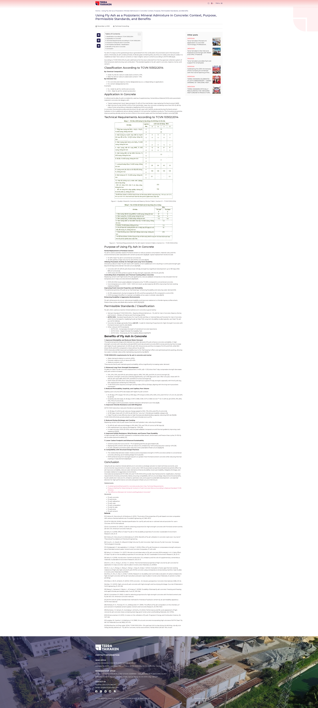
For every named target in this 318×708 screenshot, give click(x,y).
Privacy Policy (218, 698)
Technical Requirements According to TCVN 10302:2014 (123, 40)
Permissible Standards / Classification (117, 44)
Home (97, 11)
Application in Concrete (113, 38)
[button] (208, 3)
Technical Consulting (122, 26)
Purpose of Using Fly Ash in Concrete (118, 42)
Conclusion (109, 48)
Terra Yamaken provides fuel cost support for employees (199, 62)
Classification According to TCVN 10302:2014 (119, 36)
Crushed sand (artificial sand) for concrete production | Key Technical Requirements (135, 486)
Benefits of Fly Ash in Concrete (115, 46)
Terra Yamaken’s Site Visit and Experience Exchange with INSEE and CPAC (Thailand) (199, 52)
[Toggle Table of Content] (138, 34)
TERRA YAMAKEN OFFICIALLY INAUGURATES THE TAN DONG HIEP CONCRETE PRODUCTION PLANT (198, 91)
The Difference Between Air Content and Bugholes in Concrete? (129, 492)
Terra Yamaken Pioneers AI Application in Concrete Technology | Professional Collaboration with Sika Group (197, 42)
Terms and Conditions (201, 698)
